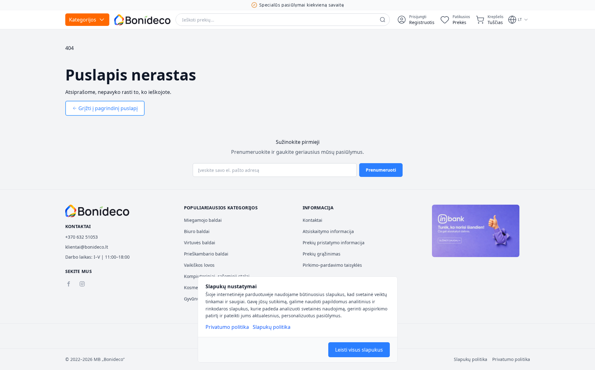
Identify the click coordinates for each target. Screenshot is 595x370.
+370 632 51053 (81, 237)
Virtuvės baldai (199, 243)
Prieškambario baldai (206, 254)
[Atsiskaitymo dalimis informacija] (475, 231)
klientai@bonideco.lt (86, 247)
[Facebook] (68, 284)
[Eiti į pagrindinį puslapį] (142, 19)
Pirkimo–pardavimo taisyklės (332, 265)
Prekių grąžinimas (321, 254)
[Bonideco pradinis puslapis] (97, 211)
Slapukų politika (271, 327)
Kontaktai (312, 220)
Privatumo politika (227, 327)
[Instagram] (82, 284)
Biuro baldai (197, 231)
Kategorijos (82, 19)
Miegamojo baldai (203, 220)
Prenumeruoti (381, 170)
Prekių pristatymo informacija (333, 243)
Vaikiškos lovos (199, 265)
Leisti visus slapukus (359, 349)
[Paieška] (383, 20)
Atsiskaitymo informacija (328, 231)
